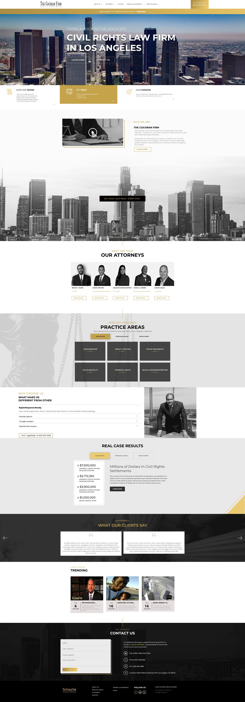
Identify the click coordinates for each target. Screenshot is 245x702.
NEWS (115, 690)
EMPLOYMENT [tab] (144, 336)
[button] (242, 538)
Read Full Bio (78, 298)
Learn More (78, 60)
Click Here (141, 11)
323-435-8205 (200, 5)
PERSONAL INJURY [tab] (122, 336)
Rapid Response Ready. (30, 407)
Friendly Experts (25, 416)
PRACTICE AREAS (97, 689)
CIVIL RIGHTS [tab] (100, 336)
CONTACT (122, 4)
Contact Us (103, 60)
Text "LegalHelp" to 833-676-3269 (36, 435)
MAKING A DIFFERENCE (121, 687)
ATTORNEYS (96, 692)
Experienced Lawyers (28, 426)
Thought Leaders (26, 421)
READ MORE (76, 608)
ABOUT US (95, 687)
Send (69, 670)
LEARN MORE (142, 149)
